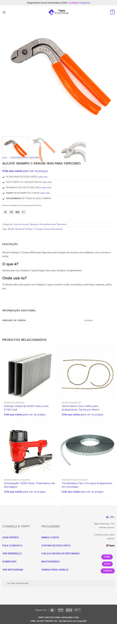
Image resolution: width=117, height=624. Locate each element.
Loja (4, 157)
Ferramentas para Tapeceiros (53, 224)
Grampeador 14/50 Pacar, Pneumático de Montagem (29, 485)
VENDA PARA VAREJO (54, 569)
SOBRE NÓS (9, 561)
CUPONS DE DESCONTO (56, 545)
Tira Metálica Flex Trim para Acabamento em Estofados (87, 485)
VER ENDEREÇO (12, 553)
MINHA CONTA (50, 537)
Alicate (11, 229)
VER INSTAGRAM (12, 569)
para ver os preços (25, 171)
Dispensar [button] (84, 2)
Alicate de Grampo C (25, 229)
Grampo (39, 229)
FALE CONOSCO (12, 545)
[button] (4, 12)
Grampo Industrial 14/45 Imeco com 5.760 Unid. (26, 408)
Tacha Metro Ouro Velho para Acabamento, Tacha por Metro (80, 408)
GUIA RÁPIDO (10, 537)
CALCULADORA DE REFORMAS (60, 553)
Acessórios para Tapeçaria (24, 157)
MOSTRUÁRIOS (50, 561)
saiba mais (43, 177)
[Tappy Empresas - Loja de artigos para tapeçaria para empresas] (59, 12)
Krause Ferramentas (53, 229)
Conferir (74, 2)
